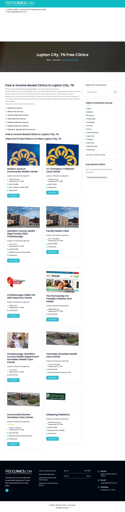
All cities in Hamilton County (96, 155)
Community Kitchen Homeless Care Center (20, 416)
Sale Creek (90, 143)
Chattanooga (91, 119)
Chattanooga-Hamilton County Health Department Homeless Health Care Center (23, 358)
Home (49, 60)
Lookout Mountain (93, 132)
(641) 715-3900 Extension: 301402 (36, 9)
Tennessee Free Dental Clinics (97, 177)
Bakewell (90, 112)
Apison (89, 108)
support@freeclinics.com (19, 12)
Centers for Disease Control (47, 471)
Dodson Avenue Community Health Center (22, 170)
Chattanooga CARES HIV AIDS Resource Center (21, 296)
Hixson (89, 129)
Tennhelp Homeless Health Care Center (61, 355)
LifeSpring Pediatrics (58, 414)
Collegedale (91, 122)
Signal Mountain (92, 146)
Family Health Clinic (57, 231)
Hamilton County (103, 103)
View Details (13, 195)
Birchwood (90, 115)
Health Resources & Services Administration (47, 479)
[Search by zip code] (115, 92)
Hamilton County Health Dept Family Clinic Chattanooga (21, 234)
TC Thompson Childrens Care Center (60, 170)
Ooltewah (90, 139)
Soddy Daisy (91, 150)
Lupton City (90, 136)
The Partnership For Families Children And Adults (59, 299)
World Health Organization (47, 474)
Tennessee (56, 60)
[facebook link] (7, 490)
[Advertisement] (62, 28)
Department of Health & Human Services (48, 484)
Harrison (90, 126)
